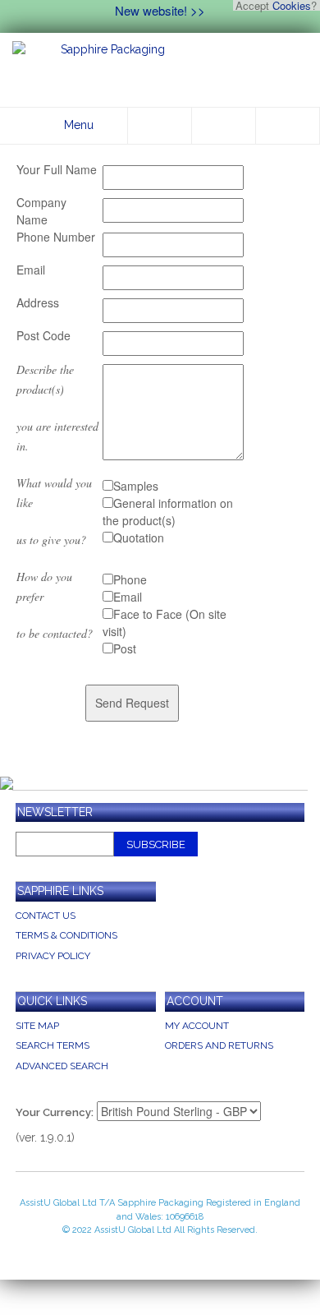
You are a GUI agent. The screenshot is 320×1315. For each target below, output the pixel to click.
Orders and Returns (219, 1045)
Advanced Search (62, 1066)
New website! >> (160, 10)
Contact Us (45, 915)
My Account (197, 1025)
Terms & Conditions (66, 935)
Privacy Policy (53, 956)
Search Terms (52, 1045)
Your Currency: (55, 1112)
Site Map (37, 1025)
